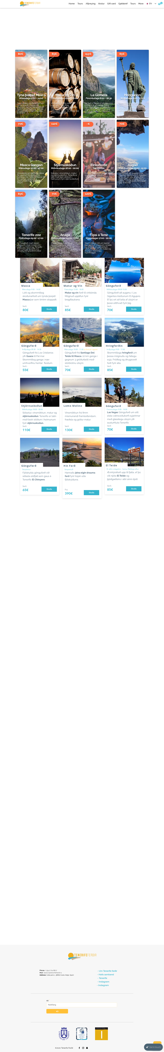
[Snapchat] (87, 1048)
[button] (160, 3)
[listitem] (31, 84)
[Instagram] (83, 1048)
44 (47, 1000)
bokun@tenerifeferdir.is (53, 973)
